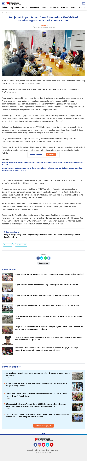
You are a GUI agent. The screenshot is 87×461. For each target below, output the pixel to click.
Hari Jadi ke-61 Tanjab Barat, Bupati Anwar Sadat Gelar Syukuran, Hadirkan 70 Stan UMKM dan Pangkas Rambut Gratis (38, 415)
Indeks (24, 8)
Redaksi (30, 450)
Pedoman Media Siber (41, 450)
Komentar (44, 263)
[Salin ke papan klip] (49, 258)
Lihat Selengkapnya (43, 426)
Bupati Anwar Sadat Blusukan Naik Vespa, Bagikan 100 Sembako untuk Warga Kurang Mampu (36, 384)
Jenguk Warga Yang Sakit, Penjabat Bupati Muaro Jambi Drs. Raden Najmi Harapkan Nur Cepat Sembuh (42, 235)
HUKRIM (64, 8)
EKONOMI (54, 8)
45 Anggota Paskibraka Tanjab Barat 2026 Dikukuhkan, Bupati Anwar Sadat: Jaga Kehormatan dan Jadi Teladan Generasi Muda (36, 405)
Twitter (48, 448)
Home (4, 8)
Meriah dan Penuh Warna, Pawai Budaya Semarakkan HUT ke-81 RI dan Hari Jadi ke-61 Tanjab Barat (37, 395)
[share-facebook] (38, 258)
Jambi (73, 8)
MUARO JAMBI (21, 245)
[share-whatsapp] (45, 258)
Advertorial (34, 8)
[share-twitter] (41, 258)
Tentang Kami (55, 450)
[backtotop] (43, 435)
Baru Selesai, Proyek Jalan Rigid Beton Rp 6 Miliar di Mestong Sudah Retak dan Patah (38, 374)
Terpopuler (14, 8)
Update (51, 155)
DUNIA (45, 8)
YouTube (53, 448)
